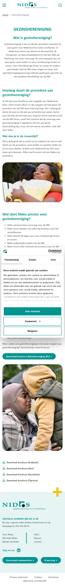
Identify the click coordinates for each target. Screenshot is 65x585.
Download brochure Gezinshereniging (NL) (28, 356)
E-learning (50, 560)
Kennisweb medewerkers (19, 560)
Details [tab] (32, 259)
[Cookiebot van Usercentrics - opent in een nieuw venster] (48, 251)
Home (5, 14)
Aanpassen (31, 321)
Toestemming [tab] (11, 259)
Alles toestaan (32, 311)
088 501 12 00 (31, 518)
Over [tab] (53, 259)
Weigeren (32, 331)
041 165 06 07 (22, 526)
